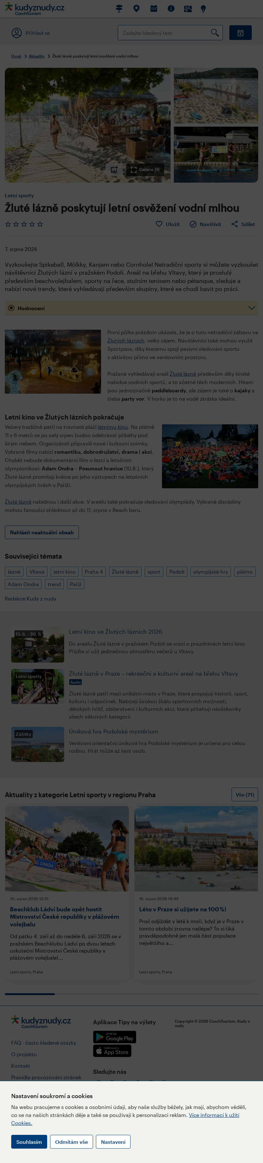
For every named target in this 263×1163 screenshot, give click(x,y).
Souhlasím (29, 1142)
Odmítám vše (71, 1142)
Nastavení (113, 1142)
